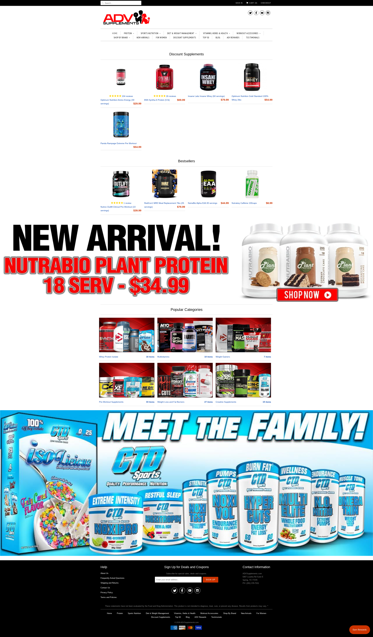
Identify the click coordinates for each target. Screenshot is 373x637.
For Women (161, 37)
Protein (128, 33)
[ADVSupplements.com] (126, 18)
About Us (104, 573)
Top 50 (206, 37)
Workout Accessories (247, 33)
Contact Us (105, 588)
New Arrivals (143, 37)
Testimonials (252, 37)
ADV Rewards (233, 37)
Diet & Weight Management (180, 33)
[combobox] (121, 3)
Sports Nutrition (149, 33)
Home (114, 33)
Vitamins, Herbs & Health (215, 33)
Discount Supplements (184, 37)
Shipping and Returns (110, 583)
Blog (218, 37)
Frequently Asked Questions (112, 578)
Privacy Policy (107, 592)
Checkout (266, 3)
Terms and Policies (109, 597)
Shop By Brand (121, 37)
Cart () (253, 3)
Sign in (239, 3)
